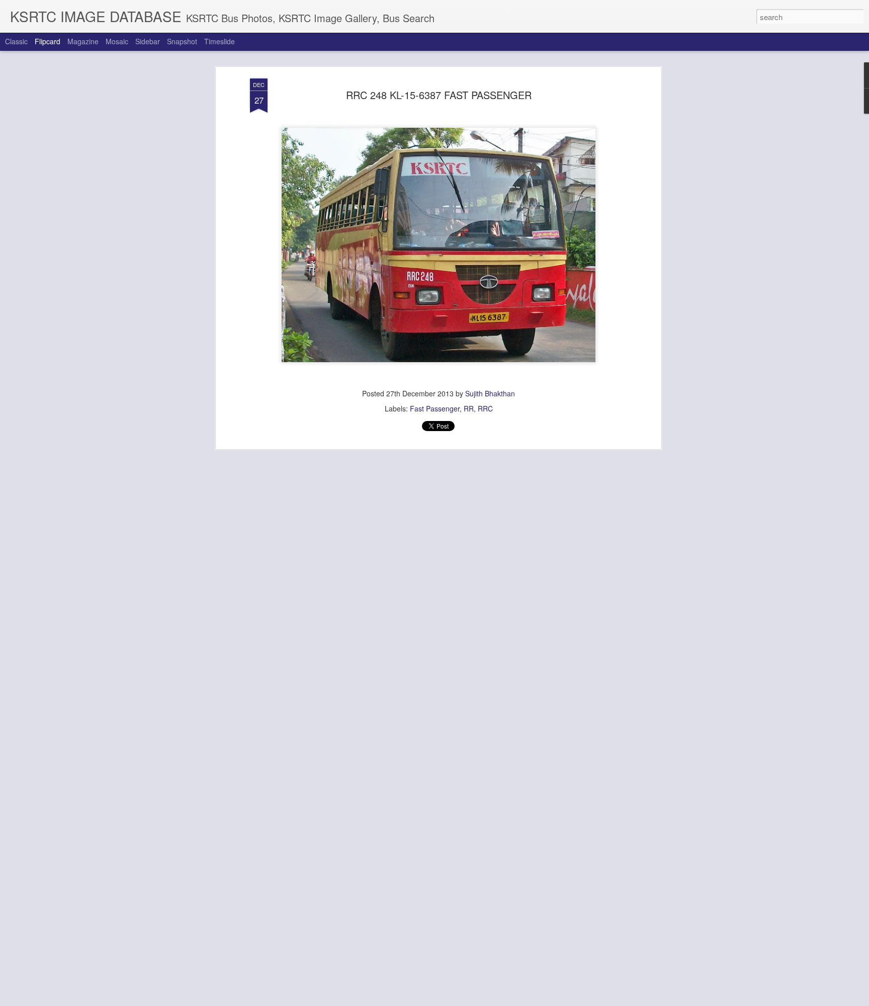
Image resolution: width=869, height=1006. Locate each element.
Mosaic (117, 41)
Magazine (83, 41)
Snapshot (182, 41)
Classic (16, 41)
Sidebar (147, 41)
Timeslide (219, 41)
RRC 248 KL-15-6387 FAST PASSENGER (439, 95)
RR (469, 408)
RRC (485, 408)
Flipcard (47, 41)
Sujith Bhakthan (490, 393)
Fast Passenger (435, 408)
